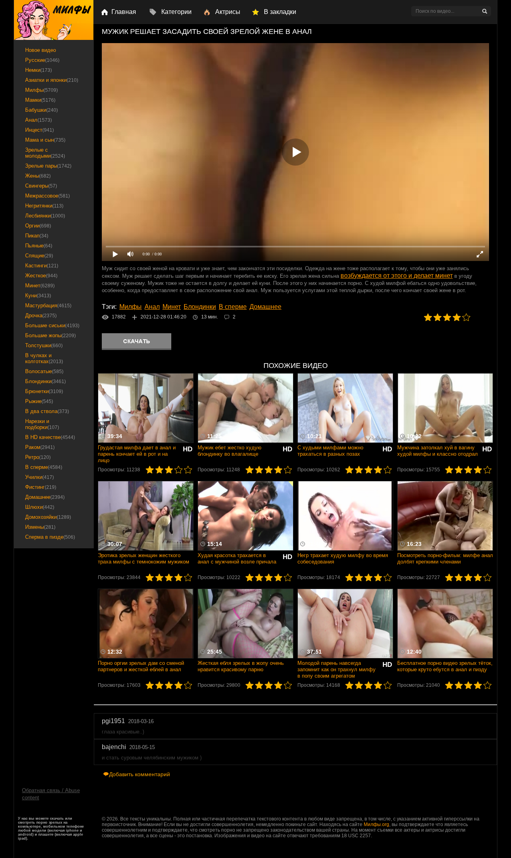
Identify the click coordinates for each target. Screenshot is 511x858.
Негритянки (44, 206)
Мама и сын (45, 140)
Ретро (38, 457)
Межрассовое (47, 196)
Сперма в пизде (50, 537)
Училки (39, 477)
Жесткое (41, 276)
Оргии (38, 226)
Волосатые (44, 371)
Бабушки (41, 110)
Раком (40, 447)
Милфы (130, 306)
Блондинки (200, 306)
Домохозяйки (48, 517)
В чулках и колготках (44, 358)
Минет (171, 306)
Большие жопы (50, 335)
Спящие (39, 256)
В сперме (233, 306)
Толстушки (44, 345)
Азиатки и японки (51, 80)
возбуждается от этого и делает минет (397, 275)
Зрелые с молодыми (45, 153)
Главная (123, 11)
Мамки (40, 100)
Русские (42, 60)
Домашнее (265, 306)
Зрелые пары (48, 166)
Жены (38, 176)
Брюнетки (44, 391)
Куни (38, 296)
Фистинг (40, 487)
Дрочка (41, 315)
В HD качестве (50, 437)
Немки (38, 70)
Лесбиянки (45, 216)
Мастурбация (48, 305)
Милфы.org (376, 824)
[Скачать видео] (136, 341)
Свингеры (41, 186)
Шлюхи (39, 507)
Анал (152, 306)
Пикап (36, 236)
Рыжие (39, 401)
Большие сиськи (52, 325)
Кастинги (41, 266)
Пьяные (38, 246)
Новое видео (40, 50)
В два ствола (47, 411)
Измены (40, 527)
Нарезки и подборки (42, 424)
